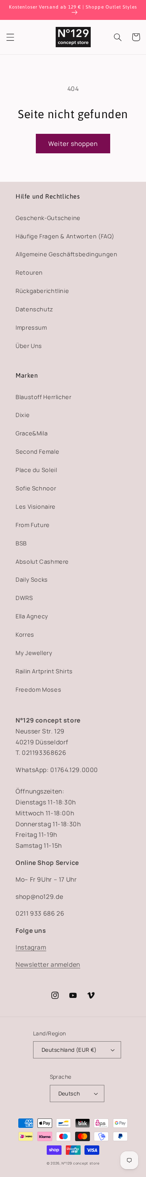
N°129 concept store (80, 1163)
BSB (21, 543)
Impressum (31, 327)
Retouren (29, 272)
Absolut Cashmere (42, 561)
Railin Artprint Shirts (44, 671)
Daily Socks (32, 579)
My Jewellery (34, 653)
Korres (25, 634)
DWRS (24, 598)
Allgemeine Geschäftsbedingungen (67, 254)
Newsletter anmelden (48, 964)
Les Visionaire (36, 506)
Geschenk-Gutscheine (48, 218)
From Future (33, 525)
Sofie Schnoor (36, 488)
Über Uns (29, 346)
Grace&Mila (31, 433)
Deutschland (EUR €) (69, 1049)
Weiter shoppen (73, 143)
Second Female (37, 451)
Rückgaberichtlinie (42, 291)
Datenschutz (34, 309)
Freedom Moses (38, 689)
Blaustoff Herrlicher (44, 397)
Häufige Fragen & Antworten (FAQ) (65, 236)
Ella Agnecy (32, 616)
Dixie (23, 415)
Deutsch (69, 1093)
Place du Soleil (36, 470)
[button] (10, 37)
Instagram (31, 947)
